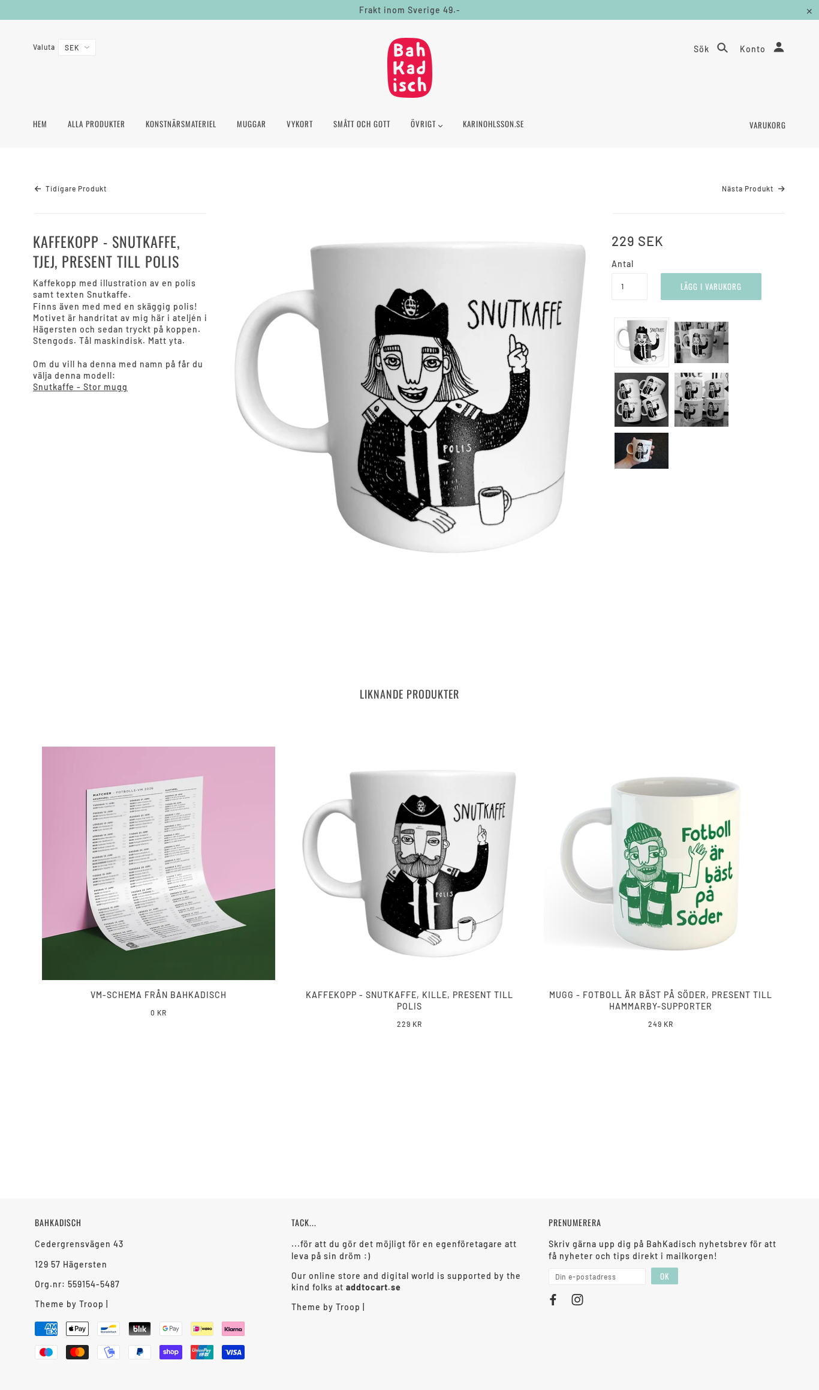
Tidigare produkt (75, 188)
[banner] (409, 68)
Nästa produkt (748, 188)
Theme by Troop (69, 1304)
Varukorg (767, 125)
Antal (623, 264)
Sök (703, 49)
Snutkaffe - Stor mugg (80, 387)
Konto (754, 49)
